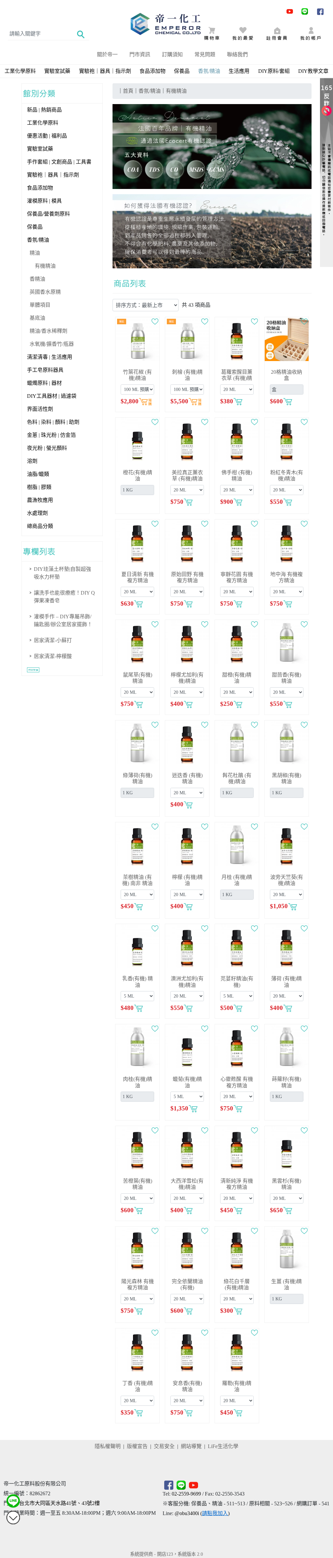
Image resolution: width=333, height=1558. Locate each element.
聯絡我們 (237, 54)
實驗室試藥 (57, 71)
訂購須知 (172, 54)
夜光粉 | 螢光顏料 (47, 448)
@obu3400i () (202, 1513)
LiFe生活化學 (223, 1446)
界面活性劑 (40, 409)
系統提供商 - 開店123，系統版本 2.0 (166, 1554)
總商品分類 (40, 526)
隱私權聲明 (108, 1446)
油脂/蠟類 (38, 474)
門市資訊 (139, 54)
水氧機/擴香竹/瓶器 (52, 344)
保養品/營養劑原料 (48, 214)
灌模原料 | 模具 (44, 201)
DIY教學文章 (313, 71)
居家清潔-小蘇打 (53, 640)
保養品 (182, 71)
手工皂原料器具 (45, 370)
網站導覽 (191, 1446)
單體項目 (40, 305)
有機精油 (45, 266)
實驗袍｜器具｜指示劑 (105, 71)
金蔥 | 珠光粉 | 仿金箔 (51, 435)
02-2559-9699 (186, 1494)
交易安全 (164, 1446)
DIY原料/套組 (274, 71)
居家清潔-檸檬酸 (53, 656)
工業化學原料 (20, 71)
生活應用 (239, 71)
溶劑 (32, 461)
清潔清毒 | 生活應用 (49, 357)
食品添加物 (153, 71)
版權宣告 (137, 1446)
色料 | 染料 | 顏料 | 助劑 (53, 422)
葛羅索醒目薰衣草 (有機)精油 (236, 378)
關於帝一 (107, 54)
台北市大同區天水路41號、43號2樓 (59, 1503)
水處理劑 (37, 513)
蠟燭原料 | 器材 (44, 383)
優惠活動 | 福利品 (47, 136)
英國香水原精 (45, 292)
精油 (35, 253)
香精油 (37, 279)
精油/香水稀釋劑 (48, 331)
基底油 (37, 318)
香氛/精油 (38, 240)
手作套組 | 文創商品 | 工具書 (59, 162)
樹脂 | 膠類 (39, 487)
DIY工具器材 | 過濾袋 (51, 396)
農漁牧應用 (40, 500)
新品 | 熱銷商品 (44, 110)
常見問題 (204, 54)
